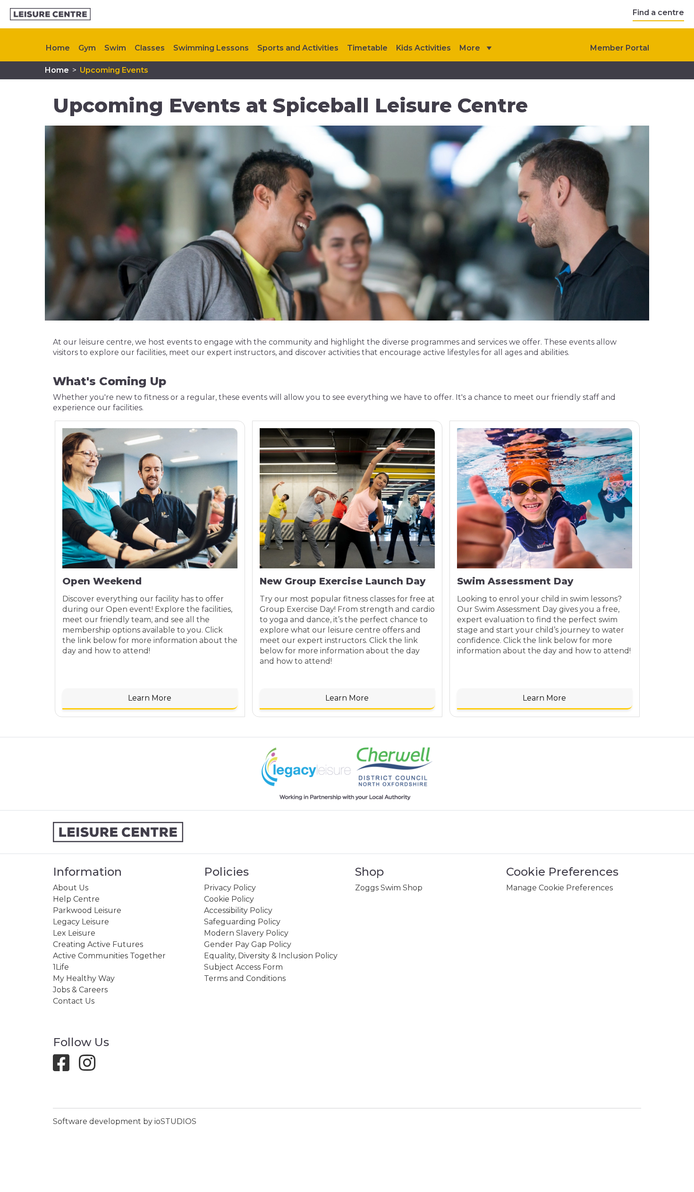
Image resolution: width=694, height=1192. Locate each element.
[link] (50, 14)
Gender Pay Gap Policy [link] (247, 944)
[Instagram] (91, 1067)
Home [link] (57, 70)
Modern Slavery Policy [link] (246, 933)
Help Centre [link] (76, 899)
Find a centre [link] (658, 12)
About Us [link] (70, 887)
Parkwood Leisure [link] (87, 910)
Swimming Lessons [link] (211, 47)
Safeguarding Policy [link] (242, 921)
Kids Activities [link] (423, 47)
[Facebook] (65, 1067)
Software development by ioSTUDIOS (124, 1121)
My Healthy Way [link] (84, 978)
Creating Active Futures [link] (98, 944)
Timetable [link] (367, 47)
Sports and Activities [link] (298, 47)
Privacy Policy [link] (230, 887)
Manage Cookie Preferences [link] (559, 887)
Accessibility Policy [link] (238, 910)
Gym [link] (87, 47)
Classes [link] (150, 47)
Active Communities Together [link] (109, 955)
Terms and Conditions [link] (245, 978)
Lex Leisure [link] (74, 933)
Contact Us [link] (73, 1001)
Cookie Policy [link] (229, 899)
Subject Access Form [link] (243, 967)
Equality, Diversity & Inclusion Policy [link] (271, 955)
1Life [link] (61, 967)
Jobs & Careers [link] (80, 989)
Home (58, 47)
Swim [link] (115, 47)
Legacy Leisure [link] (81, 921)
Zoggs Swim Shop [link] (389, 887)
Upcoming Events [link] (114, 70)
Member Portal (619, 47)
